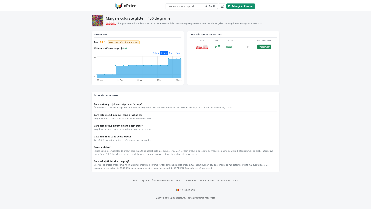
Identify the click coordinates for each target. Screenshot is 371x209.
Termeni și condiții (196, 180)
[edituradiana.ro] (202, 46)
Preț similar (264, 46)
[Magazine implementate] (222, 6)
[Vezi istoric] (248, 47)
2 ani (178, 53)
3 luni (156, 53)
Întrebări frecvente (162, 180)
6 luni (164, 53)
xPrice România (187, 189)
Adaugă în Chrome (242, 6)
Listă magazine (141, 180)
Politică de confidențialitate (223, 180)
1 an (171, 53)
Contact (179, 180)
